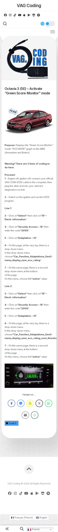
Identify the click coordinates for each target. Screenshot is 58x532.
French (35, 529)
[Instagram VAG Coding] (10, 15)
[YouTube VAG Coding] (19, 15)
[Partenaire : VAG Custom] (34, 15)
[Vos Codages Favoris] (38, 15)
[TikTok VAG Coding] (15, 15)
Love (12, 423)
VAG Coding (29, 5)
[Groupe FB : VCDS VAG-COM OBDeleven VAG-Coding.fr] (5, 15)
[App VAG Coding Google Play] (29, 15)
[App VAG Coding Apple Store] (24, 15)
